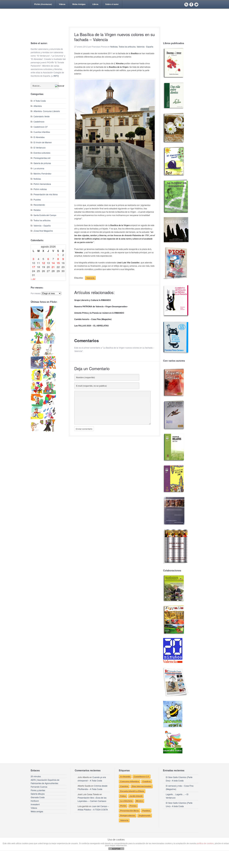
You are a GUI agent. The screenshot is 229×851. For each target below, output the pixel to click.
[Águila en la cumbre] (37, 317)
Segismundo (145, 815)
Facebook (191, 4)
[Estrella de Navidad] (49, 317)
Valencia (90, 277)
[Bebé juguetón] (37, 355)
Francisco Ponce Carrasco (114, 23)
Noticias (37, 178)
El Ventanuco (40, 147)
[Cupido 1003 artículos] (37, 430)
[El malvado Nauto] (49, 367)
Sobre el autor (112, 4)
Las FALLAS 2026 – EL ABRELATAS (91, 325)
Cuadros (146, 781)
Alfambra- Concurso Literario (47, 111)
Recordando (39, 204)
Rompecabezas (127, 815)
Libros (95, 4)
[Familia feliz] (49, 393)
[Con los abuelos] (49, 342)
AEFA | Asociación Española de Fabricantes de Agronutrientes (45, 781)
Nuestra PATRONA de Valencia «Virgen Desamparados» (101, 306)
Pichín (123, 805)
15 (58, 263)
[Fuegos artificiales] (49, 330)
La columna (39, 168)
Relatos (37, 209)
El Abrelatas (39, 137)
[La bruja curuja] (49, 430)
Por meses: (36, 293)
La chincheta (126, 800)
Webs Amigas (78, 4)
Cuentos (124, 786)
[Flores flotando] (49, 380)
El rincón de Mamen (43, 142)
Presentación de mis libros (46, 194)
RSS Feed (186, 4)
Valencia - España (145, 46)
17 (33, 267)
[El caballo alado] (37, 367)
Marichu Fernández (42, 173)
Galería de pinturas (42, 163)
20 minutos (36, 776)
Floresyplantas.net (42, 157)
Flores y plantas (38, 790)
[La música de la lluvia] (49, 418)
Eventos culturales (42, 152)
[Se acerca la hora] (37, 418)
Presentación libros (129, 810)
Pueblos (146, 810)
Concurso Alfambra (129, 781)
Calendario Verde (42, 116)
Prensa (133, 805)
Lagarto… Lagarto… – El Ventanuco (177, 796)
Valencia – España (42, 225)
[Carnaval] (49, 405)
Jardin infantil (135, 795)
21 (53, 267)
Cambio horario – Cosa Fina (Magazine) (93, 319)
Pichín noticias (40, 189)
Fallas (123, 795)
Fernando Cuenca (39, 786)
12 (43, 263)
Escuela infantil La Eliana (132, 791)
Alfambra (38, 105)
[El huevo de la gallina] (49, 355)
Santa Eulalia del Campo (45, 215)
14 (53, 263)
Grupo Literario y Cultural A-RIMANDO (92, 300)
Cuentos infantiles (42, 131)
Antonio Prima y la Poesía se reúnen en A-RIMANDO (99, 312)
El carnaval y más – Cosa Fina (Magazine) (179, 787)
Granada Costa (38, 797)
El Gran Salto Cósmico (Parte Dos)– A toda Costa (179, 779)
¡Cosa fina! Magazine (43, 230)
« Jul (33, 278)
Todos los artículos (42, 220)
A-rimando (125, 776)
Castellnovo (39, 121)
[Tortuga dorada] (37, 330)
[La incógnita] (37, 405)
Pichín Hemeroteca (42, 183)
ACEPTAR (116, 849)
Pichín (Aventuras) (43, 4)
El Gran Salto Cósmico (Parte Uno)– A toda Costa (179, 804)
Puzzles (37, 199)
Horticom (35, 800)
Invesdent (35, 804)
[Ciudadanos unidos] (37, 393)
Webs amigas (37, 811)
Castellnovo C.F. (141, 776)
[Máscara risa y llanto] (37, 380)
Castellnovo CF (41, 126)
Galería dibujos (38, 793)
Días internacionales (141, 786)
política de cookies (205, 843)
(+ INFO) (55, 75)
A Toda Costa (40, 100)
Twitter (196, 4)
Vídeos (62, 4)
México (139, 800)
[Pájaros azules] (37, 342)
